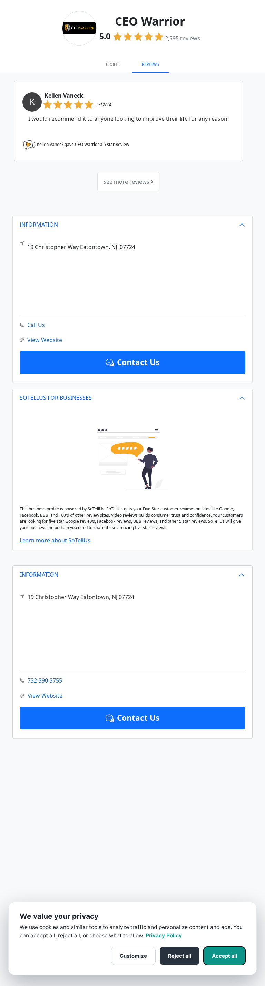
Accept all (224, 956)
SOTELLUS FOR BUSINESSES (56, 397)
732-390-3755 (45, 680)
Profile (114, 64)
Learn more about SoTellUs (55, 540)
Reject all (179, 956)
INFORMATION (39, 574)
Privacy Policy (164, 935)
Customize (133, 956)
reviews (182, 38)
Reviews (150, 64)
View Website (45, 695)
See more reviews (127, 182)
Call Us (36, 325)
